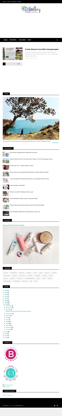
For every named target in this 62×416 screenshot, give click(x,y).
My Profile (14, 1)
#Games (6, 272)
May (7, 321)
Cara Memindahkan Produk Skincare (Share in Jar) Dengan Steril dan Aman (29, 178)
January (8, 329)
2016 (6, 333)
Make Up (12, 278)
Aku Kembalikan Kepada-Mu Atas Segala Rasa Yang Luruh (25, 211)
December (9, 305)
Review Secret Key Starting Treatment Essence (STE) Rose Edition (27, 205)
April (7, 323)
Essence (54, 272)
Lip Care (6, 278)
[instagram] (57, 405)
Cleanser (29, 272)
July (7, 317)
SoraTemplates (11, 405)
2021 (6, 298)
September (9, 313)
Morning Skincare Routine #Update (13, 225)
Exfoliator (15, 275)
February (8, 327)
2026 (6, 290)
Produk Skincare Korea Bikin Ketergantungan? (42, 49)
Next (19, 64)
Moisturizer (19, 278)
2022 (6, 296)
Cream (35, 272)
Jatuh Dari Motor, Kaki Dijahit (17, 185)
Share (43, 278)
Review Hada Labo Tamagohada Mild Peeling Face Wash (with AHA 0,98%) (29, 172)
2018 (6, 304)
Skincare (50, 278)
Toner (36, 281)
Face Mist (30, 275)
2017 (6, 331)
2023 (6, 294)
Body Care (21, 272)
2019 (6, 302)
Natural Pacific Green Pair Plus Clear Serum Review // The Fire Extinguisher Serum (31, 159)
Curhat (40, 272)
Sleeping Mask (7, 281)
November (9, 307)
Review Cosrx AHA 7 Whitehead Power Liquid (21, 192)
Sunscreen (24, 281)
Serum (38, 278)
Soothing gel (16, 281)
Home (4, 1)
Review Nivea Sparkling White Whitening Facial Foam (23, 152)
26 (14, 64)
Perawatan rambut (29, 278)
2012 (6, 337)
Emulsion (47, 272)
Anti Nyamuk (13, 272)
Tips (31, 281)
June (7, 319)
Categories (12, 40)
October (8, 309)
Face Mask (22, 275)
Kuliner (51, 275)
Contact (8, 1)
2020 (6, 300)
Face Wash (37, 275)
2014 (6, 335)
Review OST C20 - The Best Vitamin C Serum (21, 165)
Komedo (45, 275)
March (8, 325)
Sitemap (19, 1)
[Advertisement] (31, 25)
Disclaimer (22, 40)
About (29, 40)
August (8, 315)
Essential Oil (7, 275)
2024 (6, 292)
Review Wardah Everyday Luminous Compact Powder (24, 198)
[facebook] (54, 405)
